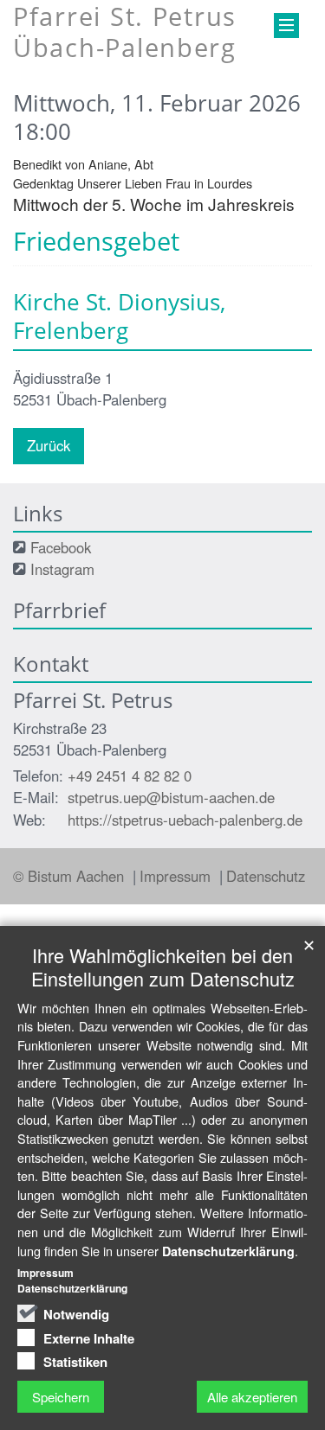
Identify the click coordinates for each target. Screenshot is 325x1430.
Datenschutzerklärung (228, 1251)
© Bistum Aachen (70, 875)
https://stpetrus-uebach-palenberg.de (185, 819)
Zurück (48, 445)
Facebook (60, 547)
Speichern (60, 1397)
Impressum (177, 875)
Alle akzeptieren (252, 1397)
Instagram (62, 569)
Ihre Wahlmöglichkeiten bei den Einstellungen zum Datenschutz (163, 966)
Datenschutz (265, 875)
